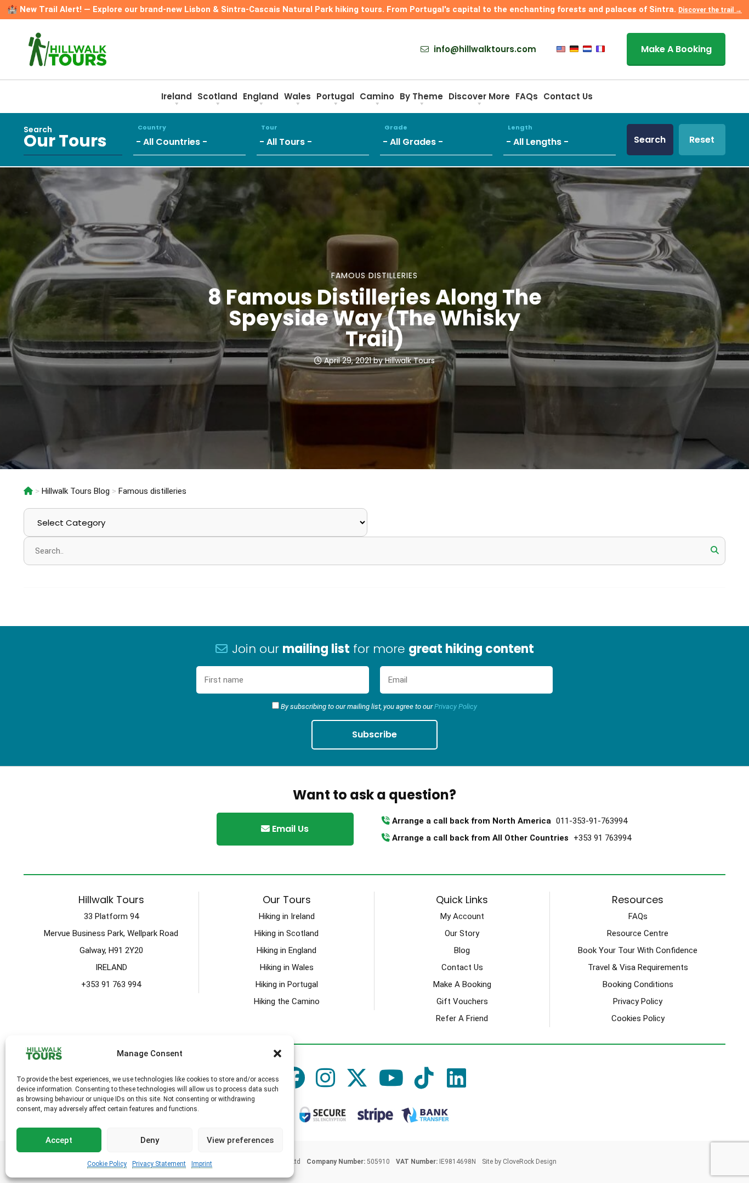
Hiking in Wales (287, 967)
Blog (462, 950)
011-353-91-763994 (591, 821)
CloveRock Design (530, 1161)
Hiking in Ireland (287, 916)
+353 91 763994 (602, 838)
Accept (59, 1140)
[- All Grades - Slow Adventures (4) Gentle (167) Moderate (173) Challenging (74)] (441, 139)
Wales (297, 96)
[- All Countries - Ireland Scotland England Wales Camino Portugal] (195, 139)
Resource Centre (637, 933)
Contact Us (568, 96)
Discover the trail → (710, 10)
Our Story (462, 933)
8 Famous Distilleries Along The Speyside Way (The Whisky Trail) (375, 318)
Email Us (289, 829)
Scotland (217, 96)
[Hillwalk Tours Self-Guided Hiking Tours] (28, 491)
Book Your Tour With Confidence (637, 950)
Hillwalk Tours (410, 360)
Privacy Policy (455, 706)
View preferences (240, 1140)
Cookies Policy (638, 1018)
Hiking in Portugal (287, 984)
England (261, 96)
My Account (462, 916)
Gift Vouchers (462, 1001)
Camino (377, 96)
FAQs (526, 96)
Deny (149, 1140)
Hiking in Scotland (286, 933)
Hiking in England (286, 950)
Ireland (176, 96)
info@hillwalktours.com (484, 49)
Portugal (335, 96)
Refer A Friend (462, 1018)
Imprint (201, 1164)
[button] (277, 1053)
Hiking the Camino (287, 1001)
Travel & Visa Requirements (638, 967)
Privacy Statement (159, 1164)
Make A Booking (676, 49)
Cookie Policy (107, 1164)
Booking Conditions (638, 984)
